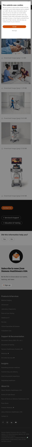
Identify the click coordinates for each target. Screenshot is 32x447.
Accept (14, 26)
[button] (28, 439)
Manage (14, 30)
